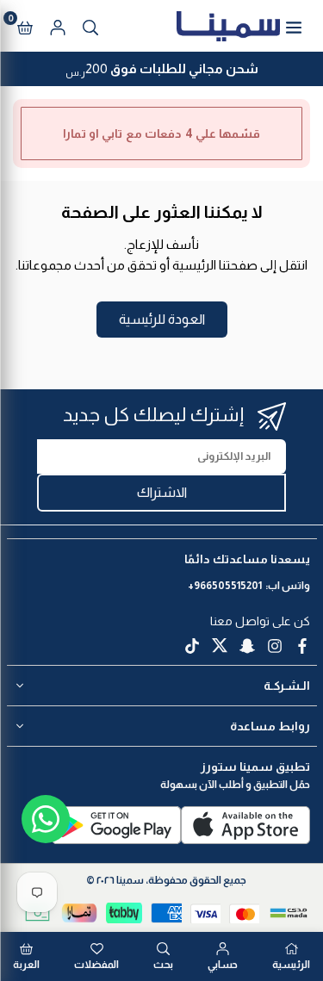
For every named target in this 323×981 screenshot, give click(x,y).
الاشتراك (162, 492)
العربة (26, 965)
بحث (163, 965)
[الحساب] (57, 26)
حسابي (223, 965)
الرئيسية (291, 965)
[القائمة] (293, 25)
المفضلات (96, 965)
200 (161, 71)
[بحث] (90, 26)
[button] (25, 26)
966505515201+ (225, 586)
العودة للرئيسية (162, 319)
